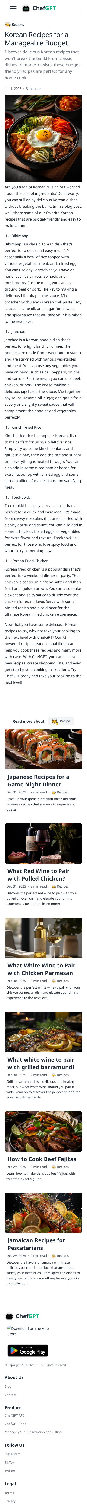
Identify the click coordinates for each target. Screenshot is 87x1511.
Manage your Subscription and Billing (33, 1432)
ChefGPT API (14, 1415)
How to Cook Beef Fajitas (41, 1159)
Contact (10, 1395)
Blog (8, 1386)
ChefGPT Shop (15, 1424)
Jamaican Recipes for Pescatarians (36, 1244)
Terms (9, 1493)
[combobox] (78, 8)
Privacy (10, 1501)
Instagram (12, 1454)
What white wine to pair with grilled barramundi (40, 1063)
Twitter (10, 1471)
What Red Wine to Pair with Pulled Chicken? (38, 874)
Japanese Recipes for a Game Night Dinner (38, 780)
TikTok (9, 1462)
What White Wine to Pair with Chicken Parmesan (41, 969)
